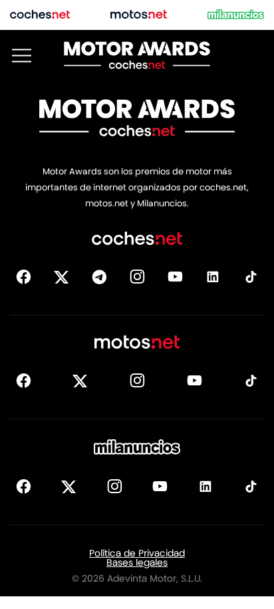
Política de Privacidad (137, 553)
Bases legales (137, 562)
